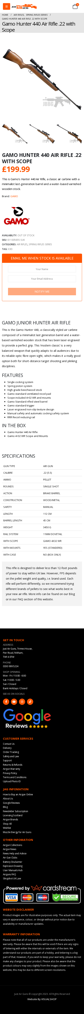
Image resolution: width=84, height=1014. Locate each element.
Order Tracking (11, 752)
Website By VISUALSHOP (42, 999)
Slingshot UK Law (12, 878)
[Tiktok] (30, 701)
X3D (10, 249)
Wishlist (7, 828)
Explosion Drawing (12, 866)
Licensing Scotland (12, 815)
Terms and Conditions (14, 777)
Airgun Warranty (11, 769)
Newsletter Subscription (15, 811)
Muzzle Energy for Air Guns (17, 832)
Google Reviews (11, 802)
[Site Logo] (24, 6)
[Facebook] (6, 701)
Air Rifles (22, 244)
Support (7, 760)
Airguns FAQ (9, 874)
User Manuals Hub (12, 870)
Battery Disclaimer (12, 861)
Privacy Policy (10, 773)
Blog (5, 807)
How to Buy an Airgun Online (18, 794)
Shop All (7, 823)
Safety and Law (11, 756)
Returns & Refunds (12, 764)
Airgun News (9, 849)
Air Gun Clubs (10, 857)
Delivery (7, 748)
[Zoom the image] (27, 709)
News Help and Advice (15, 853)
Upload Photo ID (12, 781)
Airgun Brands (10, 819)
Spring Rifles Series (40, 244)
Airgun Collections (12, 845)
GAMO (14, 196)
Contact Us (8, 743)
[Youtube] (14, 701)
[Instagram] (22, 701)
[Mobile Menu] (6, 6)
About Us (8, 798)
